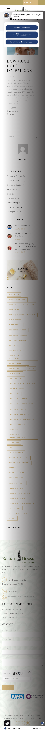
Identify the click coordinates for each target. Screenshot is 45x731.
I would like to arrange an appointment (22, 35)
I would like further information (21, 42)
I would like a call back (22, 28)
